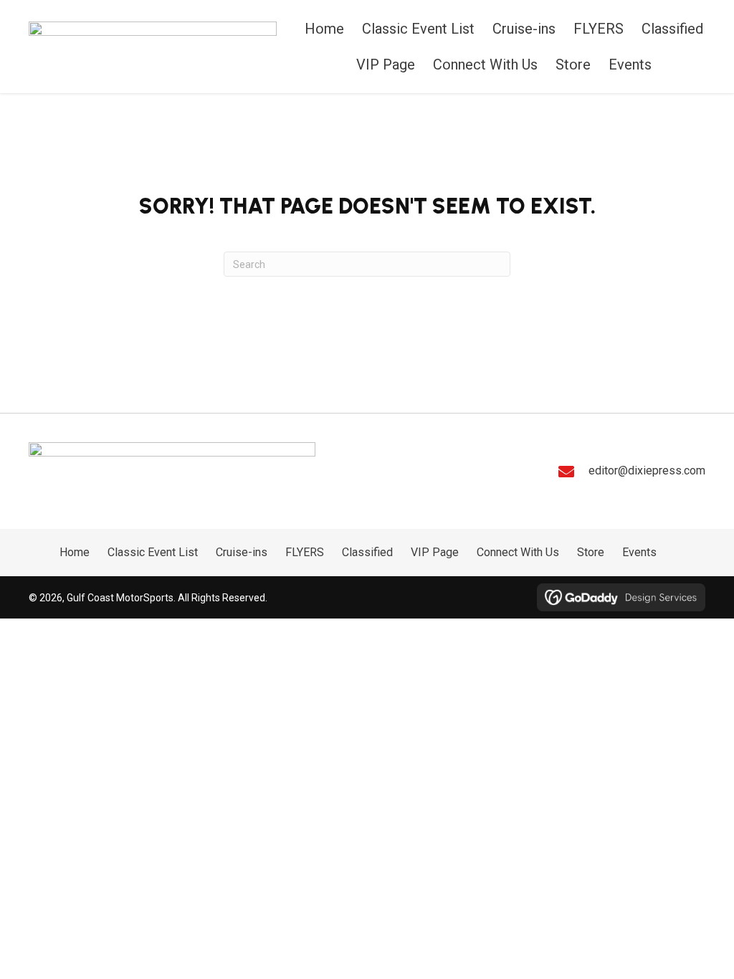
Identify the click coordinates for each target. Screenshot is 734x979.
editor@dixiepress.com (646, 470)
